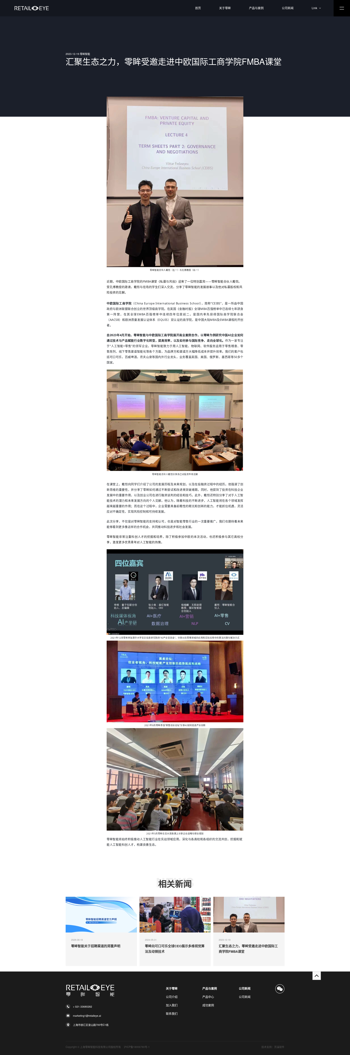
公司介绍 (172, 997)
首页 (198, 8)
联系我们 (172, 1013)
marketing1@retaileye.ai (87, 1015)
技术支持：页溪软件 (272, 1047)
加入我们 (172, 1005)
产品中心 (208, 997)
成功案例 (208, 1005)
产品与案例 (256, 8)
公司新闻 (287, 8)
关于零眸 (225, 8)
